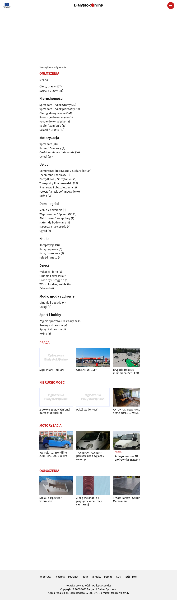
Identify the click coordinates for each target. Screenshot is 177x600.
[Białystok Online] (88, 5)
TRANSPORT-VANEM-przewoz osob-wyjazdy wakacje (90, 456)
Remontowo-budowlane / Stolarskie (62, 170)
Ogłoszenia (60, 67)
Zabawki (44, 288)
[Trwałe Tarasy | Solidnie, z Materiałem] (129, 485)
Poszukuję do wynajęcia (54, 117)
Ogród (43, 231)
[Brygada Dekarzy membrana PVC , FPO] (129, 357)
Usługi (43, 156)
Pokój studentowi (87, 409)
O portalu (45, 576)
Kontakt (96, 576)
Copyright (66, 589)
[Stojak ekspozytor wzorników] (56, 485)
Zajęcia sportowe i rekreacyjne (58, 321)
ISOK (118, 576)
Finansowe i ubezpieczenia (56, 187)
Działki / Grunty (49, 130)
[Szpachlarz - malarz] (56, 357)
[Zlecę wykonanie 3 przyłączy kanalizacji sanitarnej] (93, 485)
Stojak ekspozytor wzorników (50, 499)
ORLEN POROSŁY (86, 369)
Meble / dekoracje (50, 210)
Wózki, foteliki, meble (53, 284)
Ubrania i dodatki (50, 302)
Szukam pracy (48, 90)
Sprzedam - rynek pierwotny (57, 109)
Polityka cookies (101, 585)
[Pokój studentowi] (93, 397)
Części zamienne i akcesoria (56, 152)
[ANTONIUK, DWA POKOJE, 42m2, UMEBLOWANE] (129, 397)
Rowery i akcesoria (51, 325)
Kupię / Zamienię (50, 125)
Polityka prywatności (78, 585)
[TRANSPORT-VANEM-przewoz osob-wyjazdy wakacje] (93, 440)
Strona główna (46, 67)
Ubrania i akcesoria (51, 276)
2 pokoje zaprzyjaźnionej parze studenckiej (54, 411)
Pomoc (108, 576)
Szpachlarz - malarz (51, 369)
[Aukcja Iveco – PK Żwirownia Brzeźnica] (129, 440)
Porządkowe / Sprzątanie (55, 179)
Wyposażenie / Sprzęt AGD (55, 214)
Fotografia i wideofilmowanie (57, 191)
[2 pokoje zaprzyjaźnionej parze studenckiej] (56, 397)
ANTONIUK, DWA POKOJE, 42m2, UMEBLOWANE (128, 411)
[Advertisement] (88, 37)
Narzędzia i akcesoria (52, 226)
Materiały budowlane (52, 222)
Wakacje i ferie (48, 271)
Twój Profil (130, 576)
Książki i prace (48, 257)
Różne (43, 195)
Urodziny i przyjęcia (51, 280)
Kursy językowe (48, 249)
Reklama (60, 576)
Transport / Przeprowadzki (55, 183)
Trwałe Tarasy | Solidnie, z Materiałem (129, 499)
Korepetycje (46, 245)
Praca (85, 576)
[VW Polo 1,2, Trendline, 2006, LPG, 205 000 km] (56, 440)
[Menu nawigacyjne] (170, 5)
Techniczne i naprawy (52, 175)
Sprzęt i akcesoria (50, 329)
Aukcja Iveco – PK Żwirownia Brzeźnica (128, 458)
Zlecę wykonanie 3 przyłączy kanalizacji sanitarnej (89, 501)
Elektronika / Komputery (54, 218)
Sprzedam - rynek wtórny (55, 105)
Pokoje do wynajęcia (52, 121)
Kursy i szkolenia (49, 253)
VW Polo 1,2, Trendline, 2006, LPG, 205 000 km (53, 454)
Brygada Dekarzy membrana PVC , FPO (126, 371)
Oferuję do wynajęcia (52, 113)
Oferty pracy (47, 86)
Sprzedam (45, 144)
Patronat (73, 576)
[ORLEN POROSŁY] (93, 357)
